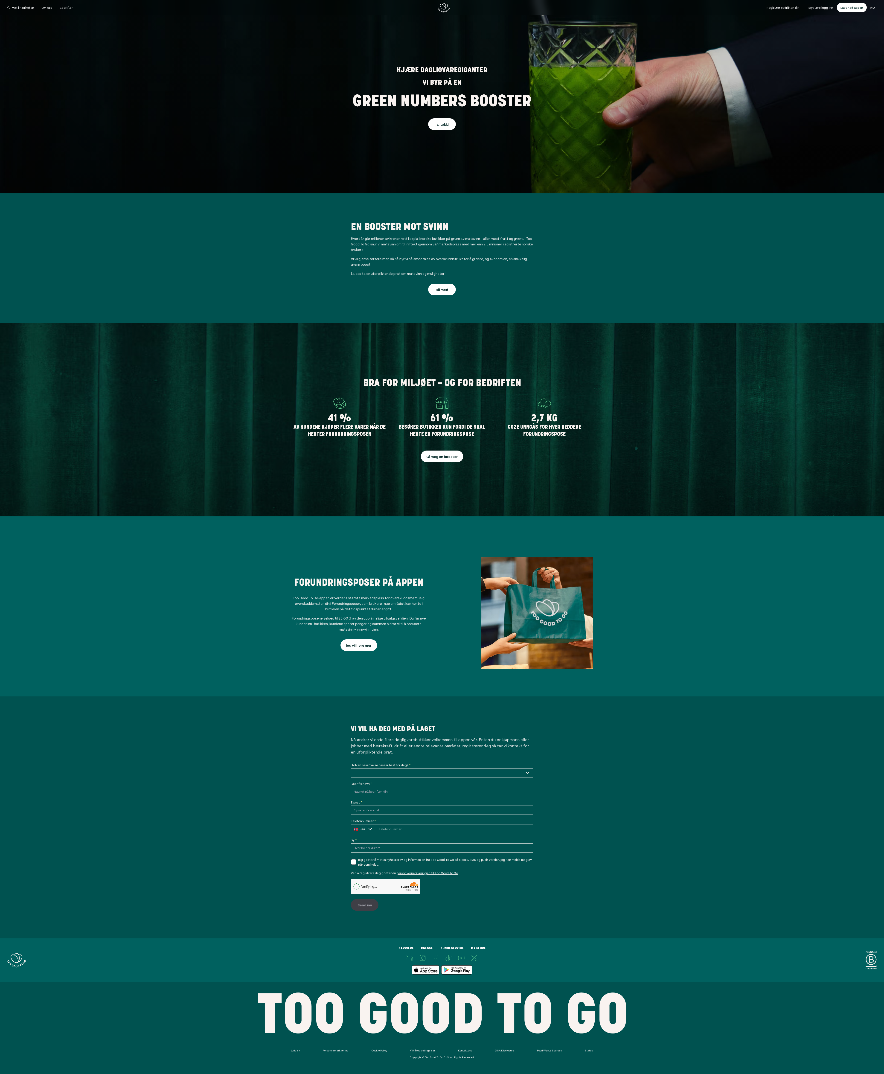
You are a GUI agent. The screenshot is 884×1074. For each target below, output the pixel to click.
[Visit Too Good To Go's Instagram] (422, 958)
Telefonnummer (363, 821)
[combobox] (442, 772)
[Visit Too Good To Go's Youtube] (461, 958)
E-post (356, 802)
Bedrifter (66, 7)
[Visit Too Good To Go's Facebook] (435, 958)
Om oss (46, 7)
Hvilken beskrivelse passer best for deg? (380, 765)
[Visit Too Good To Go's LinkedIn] (409, 958)
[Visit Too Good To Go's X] (474, 958)
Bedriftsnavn (361, 784)
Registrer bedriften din (783, 7)
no (872, 7)
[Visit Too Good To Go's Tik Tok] (448, 958)
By (354, 840)
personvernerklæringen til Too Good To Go (427, 873)
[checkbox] (353, 862)
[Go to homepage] (443, 7)
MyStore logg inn (820, 7)
